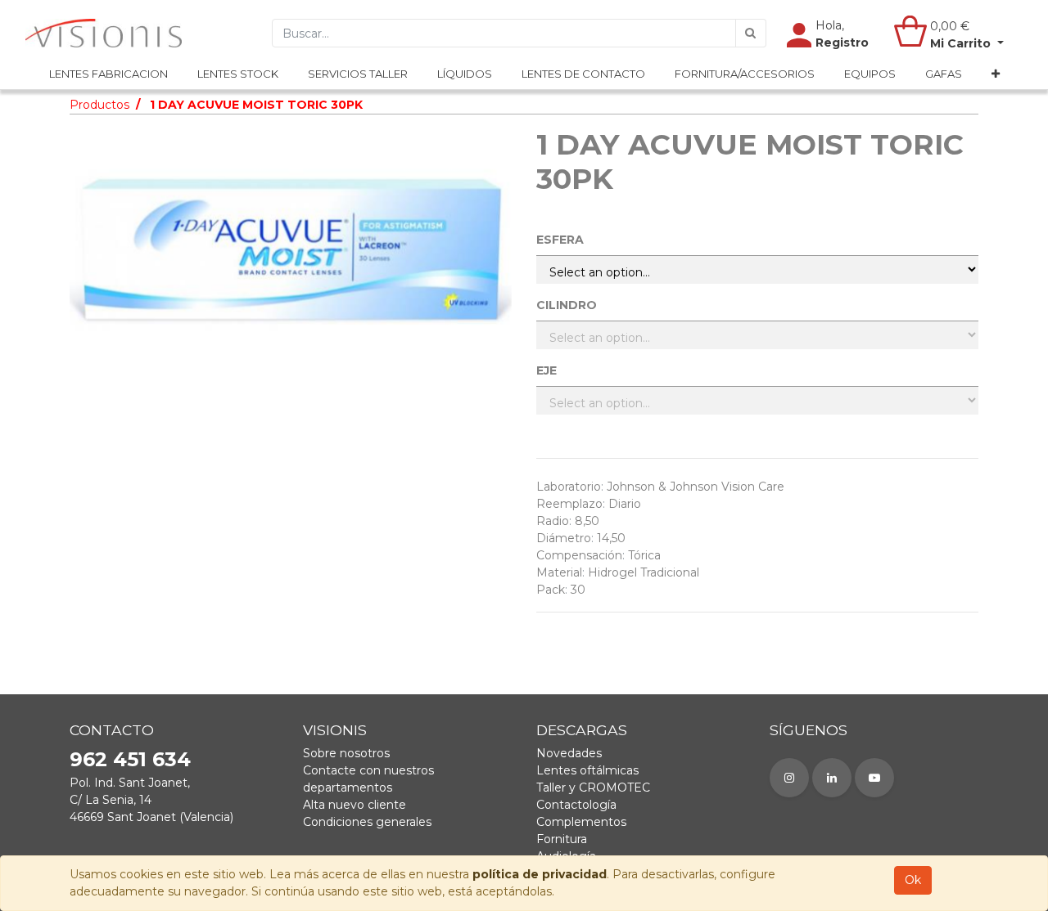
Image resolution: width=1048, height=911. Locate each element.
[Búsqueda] (750, 33)
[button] (995, 74)
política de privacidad (539, 874)
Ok (913, 880)
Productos (99, 104)
